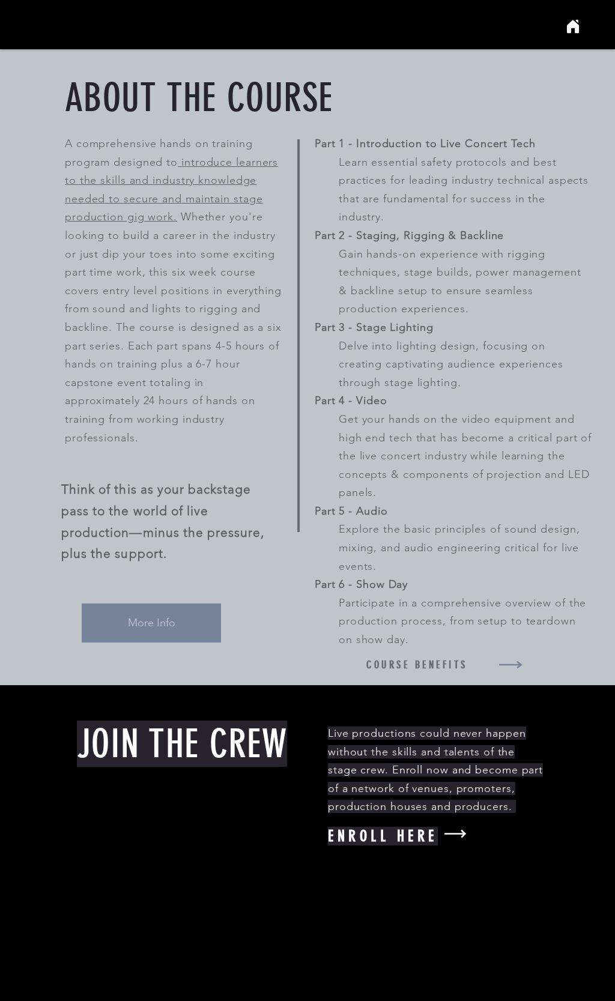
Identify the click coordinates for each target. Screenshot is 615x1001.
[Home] (573, 26)
